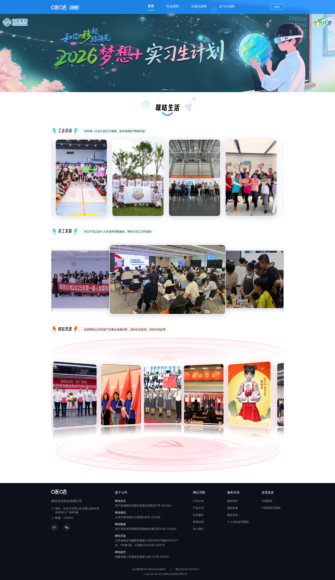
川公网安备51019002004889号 (149, 569)
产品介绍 (198, 507)
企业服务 (198, 514)
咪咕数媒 (120, 524)
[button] (54, 396)
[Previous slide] (57, 181)
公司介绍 (198, 500)
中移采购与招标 (271, 507)
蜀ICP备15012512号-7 (187, 569)
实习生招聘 (227, 6)
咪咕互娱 (120, 535)
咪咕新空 (120, 552)
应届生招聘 (199, 6)
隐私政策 (232, 507)
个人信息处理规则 (238, 521)
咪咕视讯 (120, 512)
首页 (151, 6)
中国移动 (267, 500)
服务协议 (232, 514)
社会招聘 (172, 6)
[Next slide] (278, 181)
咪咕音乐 (120, 500)
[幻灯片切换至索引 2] (171, 89)
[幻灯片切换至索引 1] (165, 89)
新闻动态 (198, 521)
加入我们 (198, 528)
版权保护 (232, 500)
